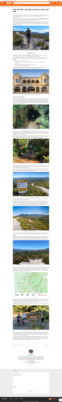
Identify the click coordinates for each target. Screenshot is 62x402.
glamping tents (31, 56)
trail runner (39, 18)
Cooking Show (17, 5)
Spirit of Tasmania (28, 16)
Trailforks (14, 236)
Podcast (13, 5)
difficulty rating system (25, 21)
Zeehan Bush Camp (37, 56)
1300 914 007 (59, 0)
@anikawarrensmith (34, 361)
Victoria (40, 19)
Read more (30, 365)
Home (13, 7)
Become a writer (50, 0)
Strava (36, 297)
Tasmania (21, 344)
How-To (5, 5)
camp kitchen (44, 333)
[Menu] (2, 2)
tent (20, 55)
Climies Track (34, 336)
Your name (15, 386)
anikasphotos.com (32, 362)
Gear (2, 5)
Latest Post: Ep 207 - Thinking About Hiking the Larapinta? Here (9, 0)
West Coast (27, 336)
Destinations (9, 5)
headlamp (38, 101)
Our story (55, 0)
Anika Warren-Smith (15, 13)
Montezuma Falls (39, 332)
